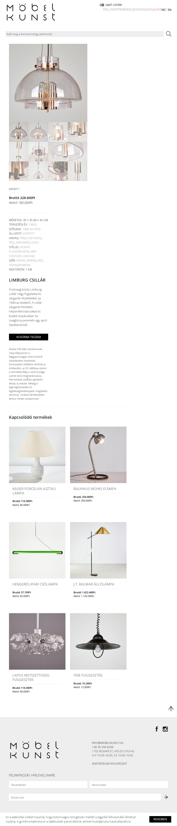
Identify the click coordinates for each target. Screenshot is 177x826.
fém (23, 238)
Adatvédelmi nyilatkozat (109, 764)
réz (11, 242)
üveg (35, 242)
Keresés (165, 9)
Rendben (160, 819)
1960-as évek (31, 229)
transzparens (19, 265)
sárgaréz (22, 242)
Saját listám (114, 4)
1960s (33, 224)
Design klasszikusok (19, 249)
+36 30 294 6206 (102, 747)
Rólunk (109, 9)
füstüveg (34, 238)
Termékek (123, 9)
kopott (29, 233)
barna (31, 260)
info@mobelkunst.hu (108, 743)
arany (21, 260)
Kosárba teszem (28, 337)
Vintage (29, 256)
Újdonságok (141, 9)
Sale (155, 9)
